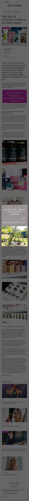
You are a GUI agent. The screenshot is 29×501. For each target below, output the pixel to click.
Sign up (23, 218)
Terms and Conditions (12, 222)
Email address (6, 219)
